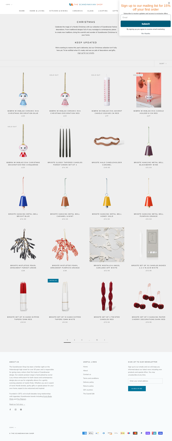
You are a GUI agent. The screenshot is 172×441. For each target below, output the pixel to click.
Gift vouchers (88, 390)
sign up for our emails (86, 53)
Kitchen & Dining (58, 11)
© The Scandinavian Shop (21, 433)
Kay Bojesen (21, 399)
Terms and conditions (91, 378)
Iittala (11, 399)
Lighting (103, 11)
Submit (146, 24)
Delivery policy (88, 382)
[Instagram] (15, 409)
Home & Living (37, 11)
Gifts (115, 11)
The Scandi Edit (88, 394)
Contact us (87, 374)
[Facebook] (10, 409)
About (85, 370)
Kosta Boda (47, 396)
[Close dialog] (169, 3)
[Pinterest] (21, 409)
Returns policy (88, 386)
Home (22, 11)
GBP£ (8, 4)
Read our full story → (17, 404)
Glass (90, 11)
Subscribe (137, 388)
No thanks (145, 33)
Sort (162, 63)
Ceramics (78, 11)
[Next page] (104, 340)
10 (97, 340)
